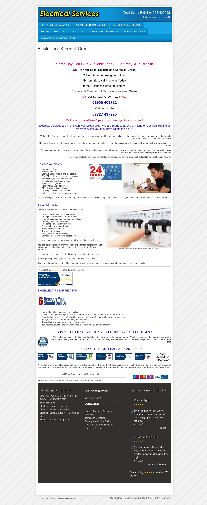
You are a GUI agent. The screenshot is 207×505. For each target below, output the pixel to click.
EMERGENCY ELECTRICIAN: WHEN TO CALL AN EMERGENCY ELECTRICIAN (59, 399)
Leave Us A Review (94, 428)
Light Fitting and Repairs (103, 31)
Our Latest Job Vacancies (55, 25)
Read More (138, 425)
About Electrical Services (91, 25)
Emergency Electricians (127, 25)
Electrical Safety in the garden (55, 419)
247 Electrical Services (120, 498)
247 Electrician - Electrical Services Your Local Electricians (59, 498)
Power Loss (76, 31)
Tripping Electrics (134, 31)
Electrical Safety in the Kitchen (55, 409)
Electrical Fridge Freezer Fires (55, 406)
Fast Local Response (52, 31)
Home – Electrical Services (98, 411)
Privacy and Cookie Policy (98, 421)
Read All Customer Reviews (99, 424)
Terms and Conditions (96, 418)
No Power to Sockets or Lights (58, 38)
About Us (89, 414)
